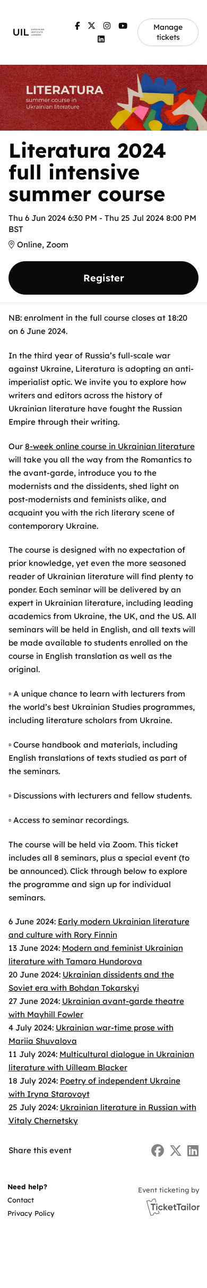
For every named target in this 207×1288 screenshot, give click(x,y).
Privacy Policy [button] (31, 1213)
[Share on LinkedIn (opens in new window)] (193, 1150)
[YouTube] (122, 26)
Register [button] (103, 278)
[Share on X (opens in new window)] (175, 1150)
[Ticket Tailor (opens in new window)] (173, 1207)
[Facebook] (77, 26)
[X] (92, 26)
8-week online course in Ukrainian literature (110, 446)
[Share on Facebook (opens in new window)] (157, 1150)
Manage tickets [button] (168, 31)
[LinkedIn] (101, 39)
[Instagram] (107, 26)
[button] (30, 1200)
